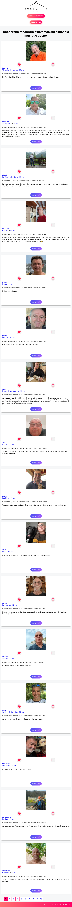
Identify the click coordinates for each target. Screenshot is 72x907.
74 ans (12, 819)
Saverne (5, 658)
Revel (4, 551)
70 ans (12, 658)
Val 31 (4, 550)
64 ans (12, 337)
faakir (4, 389)
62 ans (14, 605)
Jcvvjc (4, 496)
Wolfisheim (6, 765)
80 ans (21, 177)
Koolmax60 (6, 68)
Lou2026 (5, 229)
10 (41, 899)
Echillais (5, 819)
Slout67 (5, 657)
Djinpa (4, 282)
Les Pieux (5, 498)
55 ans (21, 712)
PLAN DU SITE (57, 905)
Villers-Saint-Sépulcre (10, 70)
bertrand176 (6, 817)
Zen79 (4, 603)
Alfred (4, 175)
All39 (4, 443)
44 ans (15, 123)
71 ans (21, 70)
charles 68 (6, 871)
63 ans (10, 284)
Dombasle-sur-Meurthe (10, 391)
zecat (4, 710)
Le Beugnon (6, 605)
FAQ (44, 905)
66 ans (12, 230)
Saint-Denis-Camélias (10, 712)
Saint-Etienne (7, 123)
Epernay (5, 337)
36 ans (22, 391)
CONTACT (67, 905)
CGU (48, 905)
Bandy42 (5, 122)
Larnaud (5, 444)
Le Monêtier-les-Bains (10, 177)
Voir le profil (36, 88)
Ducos (4, 284)
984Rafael (6, 764)
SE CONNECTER (36, 22)
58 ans (13, 872)
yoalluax (5, 336)
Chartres (5, 230)
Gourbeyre (6, 872)
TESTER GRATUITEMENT (36, 16)
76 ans (12, 444)
